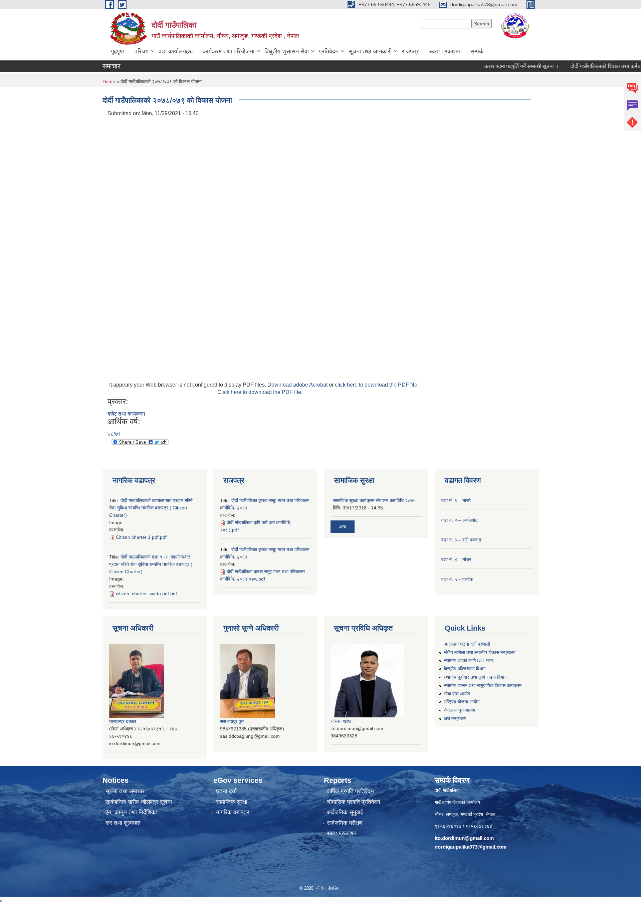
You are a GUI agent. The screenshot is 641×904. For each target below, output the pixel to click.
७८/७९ (114, 434)
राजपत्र (410, 51)
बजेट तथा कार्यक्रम (126, 414)
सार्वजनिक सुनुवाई (345, 812)
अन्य (342, 526)
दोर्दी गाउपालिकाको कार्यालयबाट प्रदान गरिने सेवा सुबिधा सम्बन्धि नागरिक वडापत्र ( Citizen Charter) (151, 508)
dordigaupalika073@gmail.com (470, 847)
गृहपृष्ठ (118, 51)
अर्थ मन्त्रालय (455, 718)
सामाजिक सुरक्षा (231, 802)
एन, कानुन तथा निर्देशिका (131, 812)
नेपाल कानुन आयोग (459, 710)
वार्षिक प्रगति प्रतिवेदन (350, 791)
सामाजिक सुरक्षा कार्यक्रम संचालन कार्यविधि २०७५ (374, 500)
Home (108, 81)
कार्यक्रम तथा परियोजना (228, 51)
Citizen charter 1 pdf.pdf (141, 537)
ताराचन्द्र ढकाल (122, 721)
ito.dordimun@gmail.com (464, 838)
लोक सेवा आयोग (457, 693)
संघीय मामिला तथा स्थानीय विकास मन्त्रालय (479, 652)
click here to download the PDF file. (377, 385)
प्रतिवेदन (329, 51)
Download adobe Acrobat (298, 385)
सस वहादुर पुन (232, 721)
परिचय (142, 51)
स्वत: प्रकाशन (444, 51)
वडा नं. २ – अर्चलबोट (459, 520)
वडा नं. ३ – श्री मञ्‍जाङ (461, 539)
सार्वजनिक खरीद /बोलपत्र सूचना (138, 802)
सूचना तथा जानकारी (370, 51)
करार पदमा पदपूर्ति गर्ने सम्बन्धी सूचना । (505, 66)
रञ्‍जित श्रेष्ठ (341, 721)
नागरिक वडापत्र (232, 812)
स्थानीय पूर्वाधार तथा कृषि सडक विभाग (475, 677)
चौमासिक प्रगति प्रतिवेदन (353, 802)
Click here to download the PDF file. (259, 392)
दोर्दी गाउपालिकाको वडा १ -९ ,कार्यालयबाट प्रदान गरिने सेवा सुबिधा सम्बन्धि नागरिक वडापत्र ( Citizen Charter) (150, 564)
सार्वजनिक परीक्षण (344, 823)
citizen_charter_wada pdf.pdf (146, 593)
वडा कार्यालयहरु (176, 51)
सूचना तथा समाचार (125, 791)
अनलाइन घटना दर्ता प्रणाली (467, 644)
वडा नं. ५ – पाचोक (457, 579)
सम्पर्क (476, 51)
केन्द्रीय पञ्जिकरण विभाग (464, 668)
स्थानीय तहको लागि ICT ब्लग (468, 660)
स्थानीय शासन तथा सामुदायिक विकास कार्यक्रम (482, 685)
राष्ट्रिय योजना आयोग (461, 701)
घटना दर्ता (226, 791)
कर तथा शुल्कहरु (123, 823)
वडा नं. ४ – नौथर (456, 559)
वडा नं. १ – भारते (456, 500)
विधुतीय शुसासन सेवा (286, 51)
